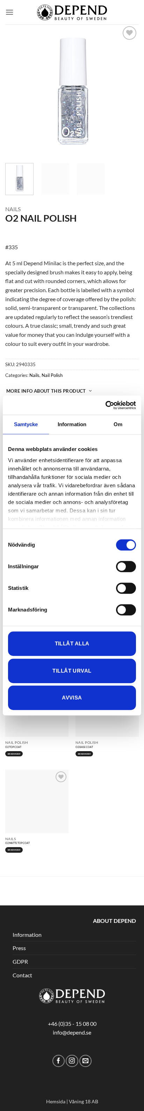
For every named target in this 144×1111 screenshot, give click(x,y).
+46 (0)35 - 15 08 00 (72, 1023)
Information (27, 934)
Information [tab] (72, 424)
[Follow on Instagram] (72, 1061)
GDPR (20, 961)
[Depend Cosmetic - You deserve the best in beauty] (72, 12)
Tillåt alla (72, 643)
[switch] (126, 566)
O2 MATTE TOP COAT (17, 843)
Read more (14, 754)
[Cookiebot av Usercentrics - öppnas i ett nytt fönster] (105, 405)
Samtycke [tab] (26, 424)
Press (19, 948)
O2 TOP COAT (13, 747)
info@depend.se (72, 1032)
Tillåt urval (71, 671)
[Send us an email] (85, 1061)
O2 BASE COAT (84, 747)
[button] (9, 12)
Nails (13, 209)
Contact (22, 975)
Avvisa (72, 698)
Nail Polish (52, 375)
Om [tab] (118, 424)
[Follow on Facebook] (58, 1061)
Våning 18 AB (83, 1101)
